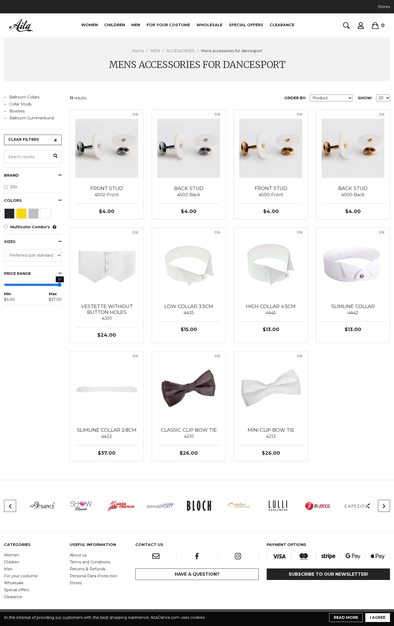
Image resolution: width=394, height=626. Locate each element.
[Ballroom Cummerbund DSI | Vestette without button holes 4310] (106, 264)
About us (78, 555)
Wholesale (14, 583)
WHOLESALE (209, 24)
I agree (377, 617)
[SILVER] (34, 215)
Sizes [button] (10, 242)
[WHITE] (46, 215)
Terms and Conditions (90, 562)
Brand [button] (11, 175)
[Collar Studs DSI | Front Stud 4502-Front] (106, 146)
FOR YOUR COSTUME (168, 24)
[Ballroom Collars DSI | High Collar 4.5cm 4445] (270, 264)
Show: (365, 98)
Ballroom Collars (24, 97)
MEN (135, 24)
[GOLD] (22, 215)
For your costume (21, 576)
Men (8, 569)
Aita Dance (21, 25)
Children (11, 562)
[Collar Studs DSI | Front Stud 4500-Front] (270, 146)
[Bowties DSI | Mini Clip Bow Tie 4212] (270, 387)
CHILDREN (114, 24)
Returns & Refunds (87, 569)
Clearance (13, 596)
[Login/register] (361, 25)
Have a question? (197, 574)
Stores (384, 6)
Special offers (16, 589)
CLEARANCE (282, 24)
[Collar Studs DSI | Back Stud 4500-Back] (353, 146)
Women (11, 555)
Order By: (295, 98)
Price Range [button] (17, 273)
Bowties (17, 111)
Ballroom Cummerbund (31, 118)
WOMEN (89, 24)
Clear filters (23, 139)
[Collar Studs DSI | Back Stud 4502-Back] (188, 146)
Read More (346, 617)
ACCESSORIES (180, 50)
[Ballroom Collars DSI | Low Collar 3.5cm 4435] (188, 264)
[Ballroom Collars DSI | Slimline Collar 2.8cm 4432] (106, 387)
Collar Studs (20, 104)
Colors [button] (13, 200)
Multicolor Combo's (30, 227)
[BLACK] (10, 215)
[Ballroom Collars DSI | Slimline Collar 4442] (353, 264)
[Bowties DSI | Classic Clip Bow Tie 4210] (188, 387)
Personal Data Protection (93, 576)
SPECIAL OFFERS (246, 24)
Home (138, 50)
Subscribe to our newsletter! (328, 574)
